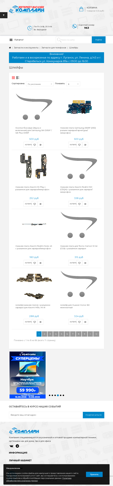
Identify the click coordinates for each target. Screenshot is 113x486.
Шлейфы (73, 47)
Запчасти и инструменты (26, 47)
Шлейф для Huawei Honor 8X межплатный (75, 306)
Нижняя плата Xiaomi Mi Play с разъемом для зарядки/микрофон (32, 188)
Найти (98, 40)
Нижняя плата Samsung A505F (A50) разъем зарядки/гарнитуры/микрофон (78, 130)
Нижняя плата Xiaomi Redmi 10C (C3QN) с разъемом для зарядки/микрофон (76, 189)
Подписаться (94, 415)
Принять (94, 474)
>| (96, 334)
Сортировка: (18, 83)
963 (86, 27)
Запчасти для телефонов (53, 47)
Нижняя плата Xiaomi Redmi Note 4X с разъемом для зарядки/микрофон (33, 247)
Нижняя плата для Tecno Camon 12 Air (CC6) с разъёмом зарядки (79, 247)
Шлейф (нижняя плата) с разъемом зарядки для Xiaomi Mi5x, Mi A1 (32, 306)
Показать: (60, 83)
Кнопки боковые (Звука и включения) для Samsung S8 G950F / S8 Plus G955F (33, 130)
